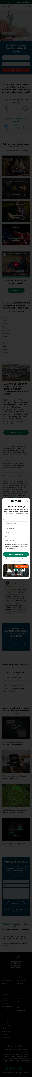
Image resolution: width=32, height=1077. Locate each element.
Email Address (7, 520)
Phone (5, 536)
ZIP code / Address (8, 528)
